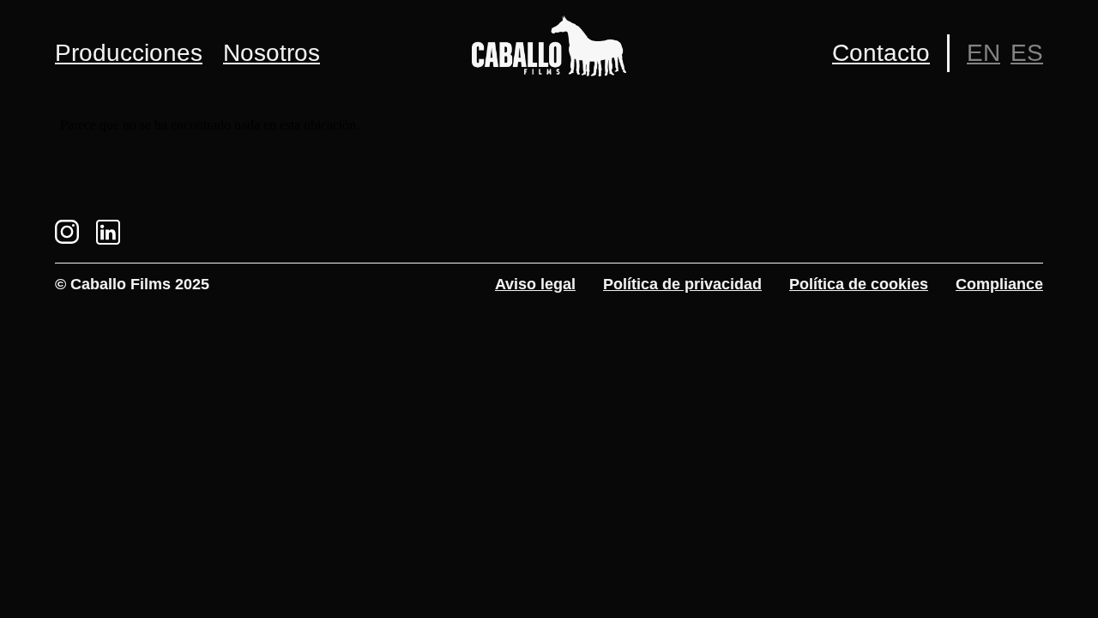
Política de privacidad (682, 284)
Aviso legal (535, 284)
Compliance (999, 284)
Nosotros (271, 53)
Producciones (128, 53)
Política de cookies (858, 284)
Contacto (881, 52)
